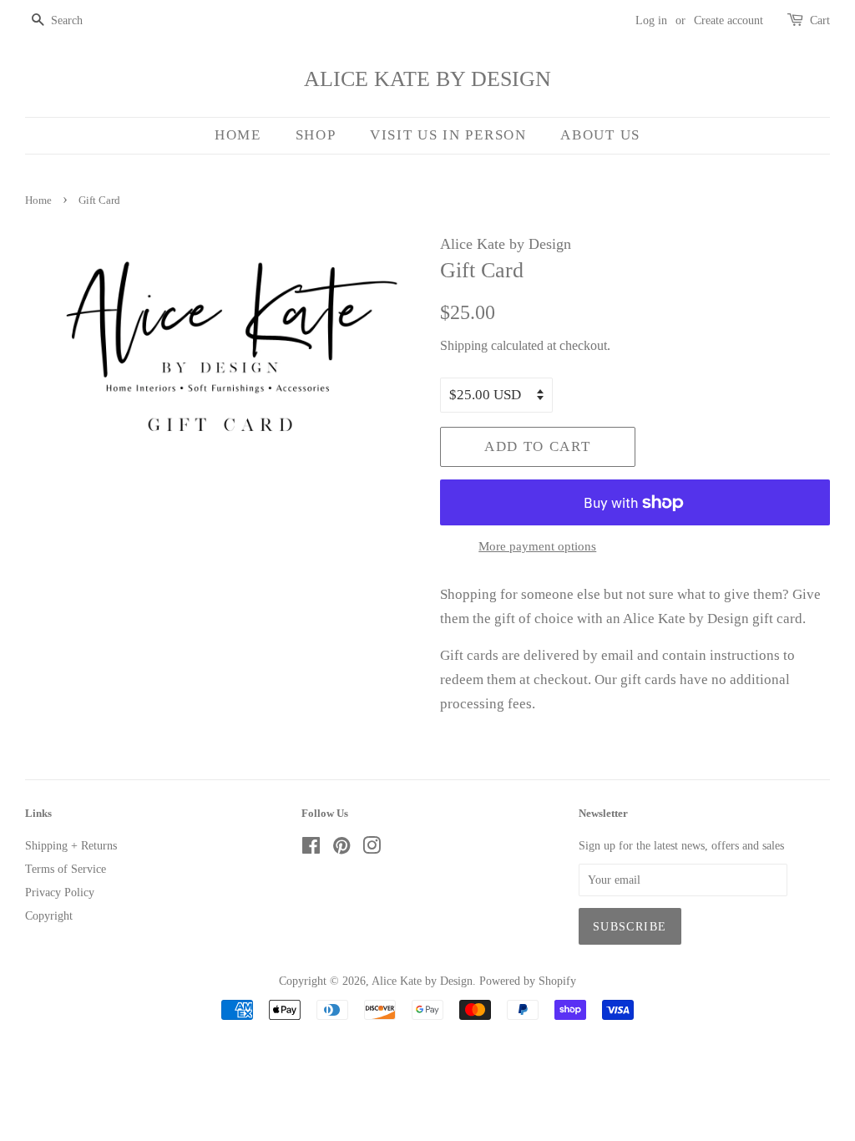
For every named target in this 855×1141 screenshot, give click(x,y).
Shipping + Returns (71, 845)
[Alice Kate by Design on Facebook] (311, 848)
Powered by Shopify (527, 980)
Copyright (49, 915)
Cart (820, 20)
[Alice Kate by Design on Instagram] (371, 848)
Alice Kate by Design (427, 79)
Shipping (464, 345)
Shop (316, 135)
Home (238, 135)
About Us (600, 135)
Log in (651, 20)
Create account (728, 20)
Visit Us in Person (448, 135)
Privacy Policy (59, 892)
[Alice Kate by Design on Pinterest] (341, 848)
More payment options (537, 546)
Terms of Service (65, 868)
